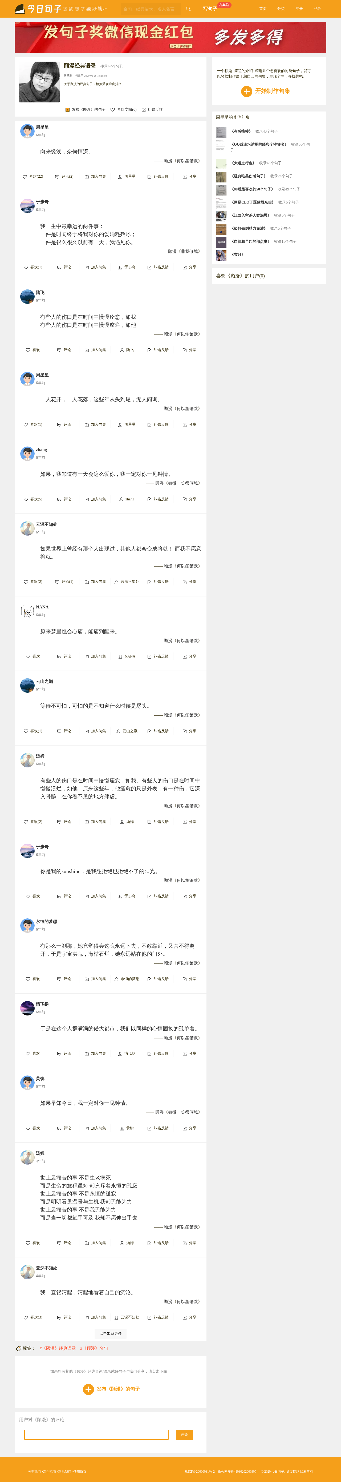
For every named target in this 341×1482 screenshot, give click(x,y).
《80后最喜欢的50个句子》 (252, 189)
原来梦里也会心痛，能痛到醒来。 (80, 631)
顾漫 (168, 160)
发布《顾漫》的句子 (88, 109)
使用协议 (80, 1471)
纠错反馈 (155, 109)
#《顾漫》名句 (94, 1348)
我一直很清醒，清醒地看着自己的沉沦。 (88, 1292)
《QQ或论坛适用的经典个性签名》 (259, 144)
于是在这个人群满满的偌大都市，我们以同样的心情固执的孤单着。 (120, 1028)
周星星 (68, 75)
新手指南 (49, 1471)
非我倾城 (189, 251)
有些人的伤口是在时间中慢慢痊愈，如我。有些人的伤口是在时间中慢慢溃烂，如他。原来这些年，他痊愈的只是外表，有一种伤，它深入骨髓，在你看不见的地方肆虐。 (120, 788)
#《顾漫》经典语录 (58, 1348)
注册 (299, 9)
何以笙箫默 (187, 160)
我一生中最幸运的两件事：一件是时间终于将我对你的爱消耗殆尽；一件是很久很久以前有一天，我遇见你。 (88, 234)
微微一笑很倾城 (183, 483)
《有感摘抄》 (241, 131)
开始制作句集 (272, 90)
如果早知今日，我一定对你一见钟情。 (85, 1103)
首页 (263, 9)
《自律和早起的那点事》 (250, 242)
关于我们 (34, 1471)
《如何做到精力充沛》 (248, 228)
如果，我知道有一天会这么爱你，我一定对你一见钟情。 (106, 474)
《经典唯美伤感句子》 (248, 176)
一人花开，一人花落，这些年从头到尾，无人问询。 (101, 399)
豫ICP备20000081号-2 (200, 1471)
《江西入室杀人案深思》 (250, 215)
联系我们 (64, 1471)
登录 (317, 9)
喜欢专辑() (127, 109)
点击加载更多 (110, 1334)
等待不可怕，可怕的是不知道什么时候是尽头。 (96, 706)
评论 (184, 1435)
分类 (281, 9)
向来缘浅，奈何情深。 (67, 151)
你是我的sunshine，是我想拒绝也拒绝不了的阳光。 (100, 871)
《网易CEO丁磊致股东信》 (252, 202)
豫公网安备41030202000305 (237, 1471)
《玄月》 (237, 255)
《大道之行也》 (243, 163)
